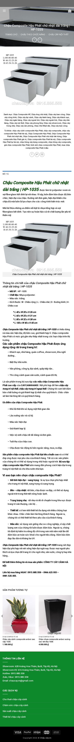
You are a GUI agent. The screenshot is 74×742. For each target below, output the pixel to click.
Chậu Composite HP (21, 114)
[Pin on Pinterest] (42, 154)
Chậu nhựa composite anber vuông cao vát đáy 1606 (54, 640)
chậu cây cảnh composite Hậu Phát (27, 131)
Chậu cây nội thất (59, 34)
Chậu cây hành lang (42, 117)
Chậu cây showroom (52, 123)
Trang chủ (11, 34)
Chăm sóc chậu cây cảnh (15, 705)
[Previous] (2, 623)
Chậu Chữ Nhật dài (42, 126)
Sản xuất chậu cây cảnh (14, 711)
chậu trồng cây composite (59, 142)
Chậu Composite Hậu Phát (39, 134)
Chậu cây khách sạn (60, 117)
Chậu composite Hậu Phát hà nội (42, 139)
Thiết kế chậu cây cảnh (14, 717)
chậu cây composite (52, 131)
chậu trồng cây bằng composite (33, 142)
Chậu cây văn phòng (24, 126)
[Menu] (4, 11)
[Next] (71, 623)
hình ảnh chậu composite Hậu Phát (46, 145)
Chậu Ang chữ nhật (39, 114)
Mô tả (6, 174)
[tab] (37, 174)
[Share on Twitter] (37, 154)
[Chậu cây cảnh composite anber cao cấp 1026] (19, 615)
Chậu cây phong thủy (34, 123)
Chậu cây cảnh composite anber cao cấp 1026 (19, 640)
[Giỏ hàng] (69, 11)
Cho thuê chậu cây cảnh (15, 699)
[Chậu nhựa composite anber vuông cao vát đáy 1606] (55, 615)
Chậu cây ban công (56, 114)
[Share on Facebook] (32, 154)
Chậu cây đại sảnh (25, 117)
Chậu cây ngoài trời (31, 120)
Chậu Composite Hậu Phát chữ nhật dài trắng (42, 136)
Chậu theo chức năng (33, 34)
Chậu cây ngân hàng (13, 120)
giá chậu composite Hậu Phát (17, 145)
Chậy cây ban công (59, 126)
